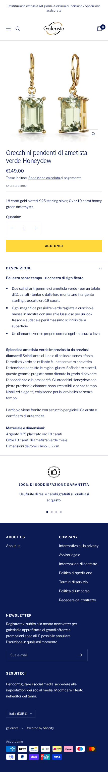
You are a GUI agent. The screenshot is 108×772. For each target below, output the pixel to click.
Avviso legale (69, 555)
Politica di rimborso (74, 591)
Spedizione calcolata (44, 178)
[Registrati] (80, 655)
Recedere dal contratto (77, 600)
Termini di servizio (73, 582)
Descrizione (18, 268)
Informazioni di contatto (78, 564)
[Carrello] (99, 28)
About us (13, 546)
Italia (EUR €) (18, 714)
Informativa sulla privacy (78, 546)
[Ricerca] (18, 28)
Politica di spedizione (75, 573)
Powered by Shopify (40, 728)
